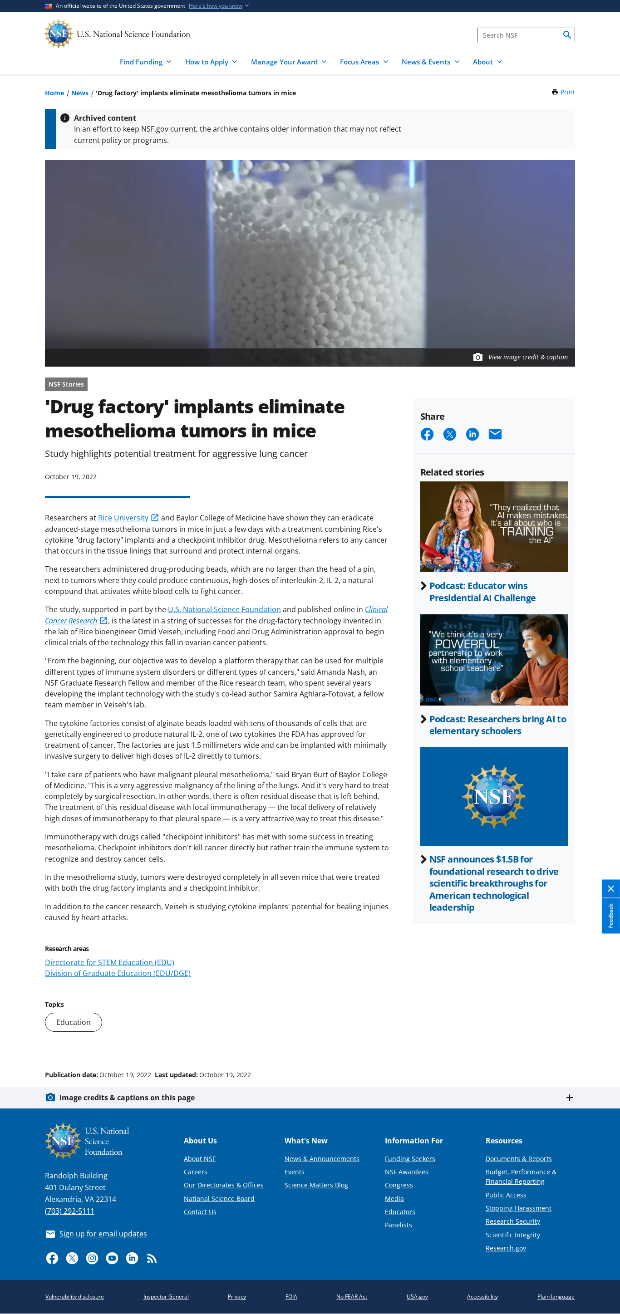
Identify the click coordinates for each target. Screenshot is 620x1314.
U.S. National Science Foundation (224, 609)
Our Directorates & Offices (224, 1185)
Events (295, 1171)
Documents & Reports (519, 1158)
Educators (400, 1211)
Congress (399, 1185)
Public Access (506, 1195)
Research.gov (506, 1248)
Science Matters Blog (316, 1185)
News (80, 92)
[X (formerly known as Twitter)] (72, 1258)
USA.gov (417, 1296)
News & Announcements (322, 1158)
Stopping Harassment (518, 1208)
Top (600, 1040)
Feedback (611, 916)
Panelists (398, 1225)
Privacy (237, 1296)
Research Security (513, 1221)
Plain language (556, 1296)
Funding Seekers (410, 1158)
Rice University (123, 518)
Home (54, 92)
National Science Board (219, 1198)
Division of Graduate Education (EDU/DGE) (118, 973)
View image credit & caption (528, 357)
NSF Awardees (406, 1171)
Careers (195, 1171)
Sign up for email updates (103, 1234)
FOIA (291, 1296)
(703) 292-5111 (69, 1211)
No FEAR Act (351, 1296)
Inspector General (166, 1296)
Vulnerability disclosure (74, 1296)
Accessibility (482, 1296)
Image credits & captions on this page (127, 1098)
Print (568, 92)
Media (394, 1198)
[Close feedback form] (611, 889)
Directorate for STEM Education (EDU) (109, 962)
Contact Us (200, 1211)
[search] (567, 34)
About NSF (200, 1158)
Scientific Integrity (513, 1235)
